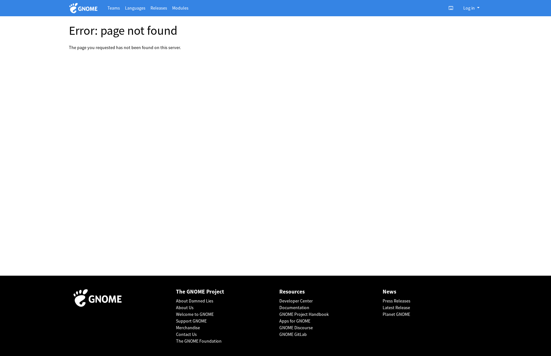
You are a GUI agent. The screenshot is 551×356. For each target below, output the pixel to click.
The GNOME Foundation (199, 341)
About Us (185, 307)
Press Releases (396, 301)
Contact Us (186, 334)
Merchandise (188, 328)
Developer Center (296, 301)
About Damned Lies (194, 301)
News (389, 291)
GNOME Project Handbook (304, 314)
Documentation (294, 307)
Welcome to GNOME (195, 314)
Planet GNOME (396, 314)
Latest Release (396, 307)
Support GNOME (191, 321)
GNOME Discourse (296, 328)
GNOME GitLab (293, 334)
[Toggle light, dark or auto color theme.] (452, 7)
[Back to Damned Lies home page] (84, 8)
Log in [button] (469, 8)
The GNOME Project (200, 291)
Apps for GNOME (294, 321)
